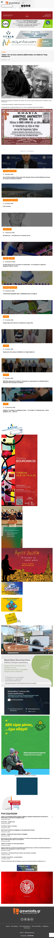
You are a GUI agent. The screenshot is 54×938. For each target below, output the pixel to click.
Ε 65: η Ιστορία (7, 206)
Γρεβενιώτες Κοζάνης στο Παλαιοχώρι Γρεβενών (12, 843)
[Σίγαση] (49, 653)
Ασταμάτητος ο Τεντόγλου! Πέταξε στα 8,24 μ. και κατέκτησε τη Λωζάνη (18, 853)
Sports (6, 258)
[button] (27, 640)
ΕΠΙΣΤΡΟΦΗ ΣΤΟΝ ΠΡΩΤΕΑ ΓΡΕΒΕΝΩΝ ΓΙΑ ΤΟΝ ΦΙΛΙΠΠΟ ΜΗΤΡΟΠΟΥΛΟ (18, 830)
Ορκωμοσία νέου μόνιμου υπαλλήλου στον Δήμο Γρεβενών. (19, 352)
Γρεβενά (6, 171)
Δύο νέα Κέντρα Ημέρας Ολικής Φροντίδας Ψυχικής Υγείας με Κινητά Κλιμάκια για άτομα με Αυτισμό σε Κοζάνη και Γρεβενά (26, 178)
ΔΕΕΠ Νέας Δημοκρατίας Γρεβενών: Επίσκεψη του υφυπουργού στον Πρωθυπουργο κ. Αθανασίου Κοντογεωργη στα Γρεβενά (26, 382)
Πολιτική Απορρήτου (24, 926)
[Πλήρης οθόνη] (51, 653)
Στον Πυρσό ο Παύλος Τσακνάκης (9, 826)
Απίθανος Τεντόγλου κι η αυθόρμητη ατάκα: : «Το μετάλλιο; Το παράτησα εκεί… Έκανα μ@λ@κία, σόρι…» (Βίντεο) (26, 411)
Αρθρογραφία (7, 200)
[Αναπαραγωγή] (3, 653)
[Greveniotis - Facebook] (22, 6)
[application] (27, 639)
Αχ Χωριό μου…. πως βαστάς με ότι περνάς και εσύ (16, 235)
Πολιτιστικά (13, 287)
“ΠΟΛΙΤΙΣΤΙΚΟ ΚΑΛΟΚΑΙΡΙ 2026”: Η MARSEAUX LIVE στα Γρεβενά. (20, 293)
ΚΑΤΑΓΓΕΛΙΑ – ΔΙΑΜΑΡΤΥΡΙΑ (8, 821)
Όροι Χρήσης (14, 926)
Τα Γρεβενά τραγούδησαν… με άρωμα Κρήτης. (12, 857)
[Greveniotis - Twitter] (24, 6)
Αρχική (7, 926)
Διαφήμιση (45, 926)
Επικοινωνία (27, 928)
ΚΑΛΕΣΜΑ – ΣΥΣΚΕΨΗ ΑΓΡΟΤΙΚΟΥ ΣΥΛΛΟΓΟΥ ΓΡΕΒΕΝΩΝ (14, 834)
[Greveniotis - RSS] (29, 6)
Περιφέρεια (13, 171)
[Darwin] (30, 935)
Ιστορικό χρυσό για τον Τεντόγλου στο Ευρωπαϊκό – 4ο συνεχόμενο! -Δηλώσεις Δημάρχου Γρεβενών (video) (24, 265)
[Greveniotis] (13, 2)
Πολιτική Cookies (36, 926)
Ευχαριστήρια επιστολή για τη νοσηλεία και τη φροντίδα (18, 323)
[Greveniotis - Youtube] (27, 6)
